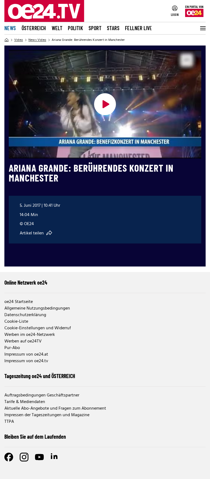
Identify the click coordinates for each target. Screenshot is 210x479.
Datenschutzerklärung (25, 315)
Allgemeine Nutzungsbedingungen (37, 308)
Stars (113, 28)
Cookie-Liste (16, 321)
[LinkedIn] (54, 457)
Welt (57, 28)
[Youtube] (39, 457)
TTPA (9, 421)
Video (18, 40)
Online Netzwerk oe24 (25, 282)
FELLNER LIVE (138, 28)
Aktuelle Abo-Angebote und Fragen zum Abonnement (55, 408)
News (10, 28)
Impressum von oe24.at (26, 354)
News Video (37, 40)
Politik (75, 28)
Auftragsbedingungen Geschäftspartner (41, 395)
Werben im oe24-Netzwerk (29, 334)
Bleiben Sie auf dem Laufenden (35, 436)
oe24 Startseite (18, 301)
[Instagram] (24, 457)
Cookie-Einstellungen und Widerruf (37, 328)
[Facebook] (8, 457)
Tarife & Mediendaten (24, 402)
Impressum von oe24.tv (26, 361)
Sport (95, 28)
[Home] (6, 40)
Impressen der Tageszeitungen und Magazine (46, 415)
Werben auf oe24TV (23, 341)
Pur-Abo (12, 348)
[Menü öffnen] (202, 28)
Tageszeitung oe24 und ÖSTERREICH (39, 376)
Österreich (34, 28)
